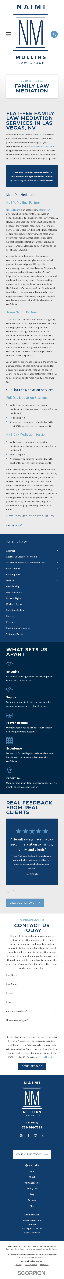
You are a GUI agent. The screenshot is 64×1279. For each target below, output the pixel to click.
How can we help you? (17, 1020)
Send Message (32, 1066)
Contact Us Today (29, 1154)
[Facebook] (28, 1136)
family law (45, 209)
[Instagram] (35, 1136)
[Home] (30, 34)
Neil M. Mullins (13, 209)
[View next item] (13, 891)
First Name (11, 975)
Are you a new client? (16, 1011)
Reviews (32, 1200)
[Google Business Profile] (21, 1136)
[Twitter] (43, 1136)
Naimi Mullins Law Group (43, 146)
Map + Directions (32, 1232)
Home (32, 1171)
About (32, 1176)
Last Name (11, 984)
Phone (9, 993)
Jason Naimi (12, 319)
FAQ (32, 1194)
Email (9, 1002)
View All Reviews (22, 902)
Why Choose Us (32, 1182)
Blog (32, 1206)
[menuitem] (30, 551)
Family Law (32, 1188)
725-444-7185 (32, 1127)
